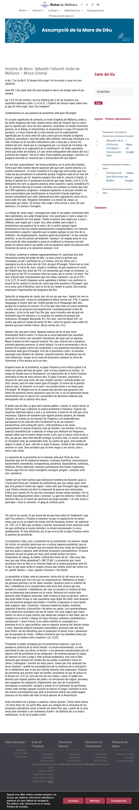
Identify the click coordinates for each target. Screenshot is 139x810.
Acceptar (73, 800)
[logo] (58, 3)
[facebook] (82, 5)
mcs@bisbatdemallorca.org (97, 764)
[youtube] (98, 5)
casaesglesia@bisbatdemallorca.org (47, 764)
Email (98, 103)
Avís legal (129, 757)
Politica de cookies (125, 761)
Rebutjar (95, 800)
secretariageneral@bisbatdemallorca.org (76, 764)
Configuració (118, 800)
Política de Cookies (17, 806)
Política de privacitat (125, 754)
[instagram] (93, 5)
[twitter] (87, 5)
